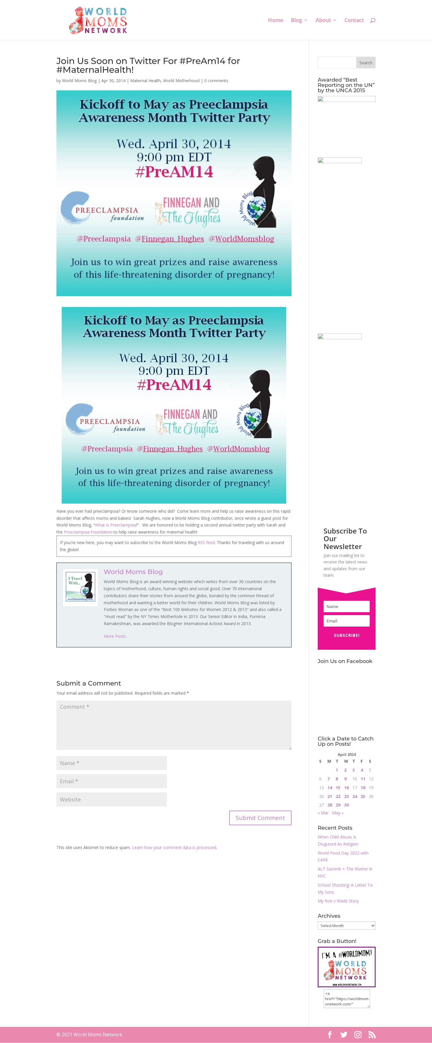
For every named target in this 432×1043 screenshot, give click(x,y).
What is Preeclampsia (115, 525)
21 (329, 796)
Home (275, 20)
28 (329, 805)
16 (346, 787)
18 (363, 787)
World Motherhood (181, 80)
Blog (296, 20)
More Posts (115, 636)
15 (338, 787)
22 (338, 796)
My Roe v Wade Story (338, 901)
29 (338, 805)
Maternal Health (145, 80)
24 (354, 796)
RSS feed (206, 542)
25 (363, 796)
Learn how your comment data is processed (174, 847)
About (323, 20)
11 (363, 779)
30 (346, 805)
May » (338, 813)
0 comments (216, 80)
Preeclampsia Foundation (88, 532)
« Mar (323, 813)
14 (329, 787)
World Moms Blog (79, 80)
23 (346, 796)
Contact (354, 20)
